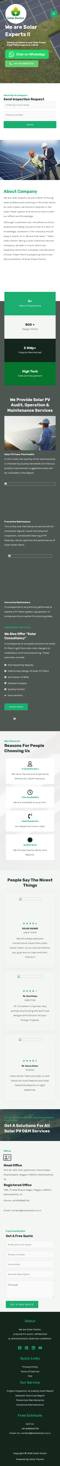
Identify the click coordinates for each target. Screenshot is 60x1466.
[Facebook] (20, 1348)
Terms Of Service (30, 1371)
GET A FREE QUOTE (22, 1304)
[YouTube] (40, 1348)
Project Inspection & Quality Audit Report (30, 1390)
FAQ (30, 1375)
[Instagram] (26, 1348)
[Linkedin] (33, 1348)
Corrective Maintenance (30, 1404)
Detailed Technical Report (30, 1395)
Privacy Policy (30, 1366)
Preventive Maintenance (30, 1400)
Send (30, 124)
